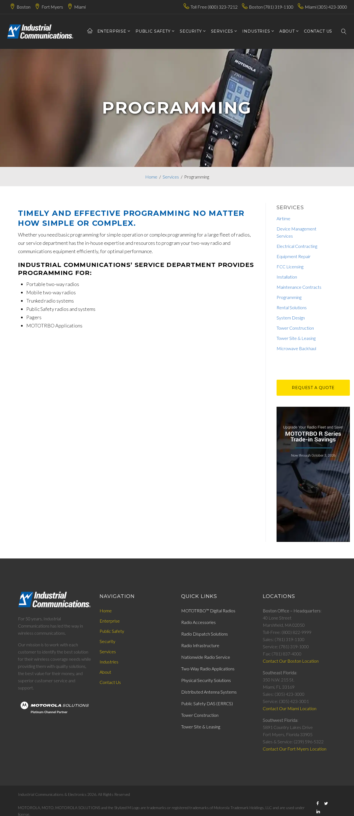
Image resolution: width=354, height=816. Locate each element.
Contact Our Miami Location (289, 708)
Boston (23, 6)
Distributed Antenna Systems (209, 691)
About (105, 672)
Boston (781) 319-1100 (271, 6)
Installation (287, 276)
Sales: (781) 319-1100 (283, 639)
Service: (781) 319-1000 (286, 646)
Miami (80, 6)
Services (171, 176)
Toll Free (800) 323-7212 (214, 6)
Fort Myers (52, 6)
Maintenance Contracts (299, 287)
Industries (256, 31)
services (222, 31)
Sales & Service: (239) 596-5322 (293, 741)
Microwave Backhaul (296, 348)
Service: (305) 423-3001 (286, 701)
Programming (289, 297)
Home (151, 176)
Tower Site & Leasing (296, 338)
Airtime (283, 218)
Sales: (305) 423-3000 (283, 694)
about (287, 31)
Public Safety (153, 31)
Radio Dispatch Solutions (204, 633)
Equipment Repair (294, 256)
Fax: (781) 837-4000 (282, 653)
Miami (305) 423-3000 (326, 6)
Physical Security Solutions (206, 680)
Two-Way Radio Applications (208, 668)
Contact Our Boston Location (291, 660)
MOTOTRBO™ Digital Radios (208, 610)
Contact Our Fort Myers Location (294, 748)
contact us (318, 31)
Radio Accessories (198, 622)
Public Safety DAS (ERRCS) (207, 703)
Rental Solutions (292, 307)
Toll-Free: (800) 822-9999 (287, 632)
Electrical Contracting (297, 246)
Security (191, 31)
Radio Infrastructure (200, 645)
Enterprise (111, 31)
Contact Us (110, 682)
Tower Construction (295, 327)
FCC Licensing (290, 266)
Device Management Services (296, 232)
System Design (291, 317)
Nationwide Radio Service (205, 657)
